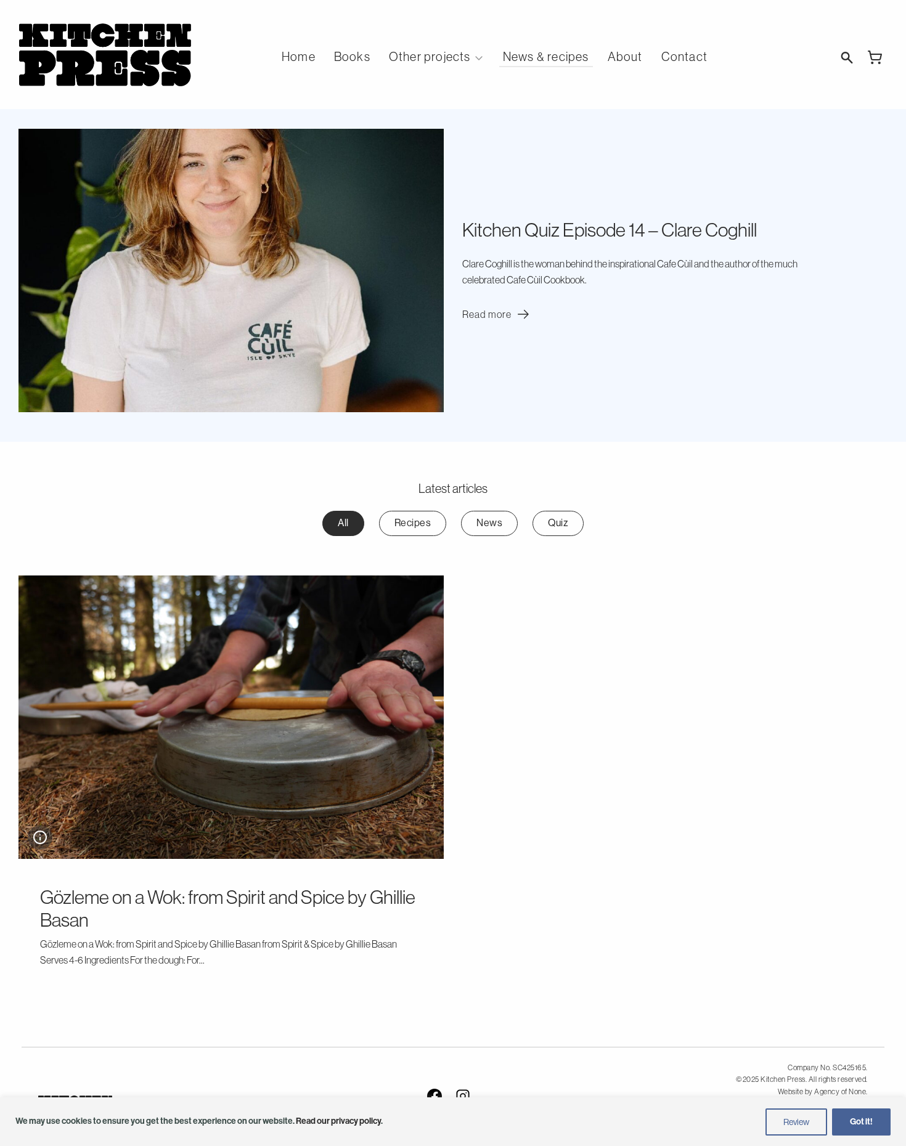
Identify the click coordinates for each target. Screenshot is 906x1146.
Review (796, 1122)
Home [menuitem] (299, 56)
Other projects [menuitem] (430, 56)
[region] (453, 1121)
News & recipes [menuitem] (546, 56)
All (343, 523)
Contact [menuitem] (684, 56)
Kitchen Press (104, 54)
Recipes (412, 523)
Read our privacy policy (338, 1121)
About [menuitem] (625, 56)
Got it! (861, 1121)
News (489, 523)
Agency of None (840, 1091)
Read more (497, 314)
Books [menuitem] (352, 56)
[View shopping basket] (875, 57)
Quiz (558, 523)
